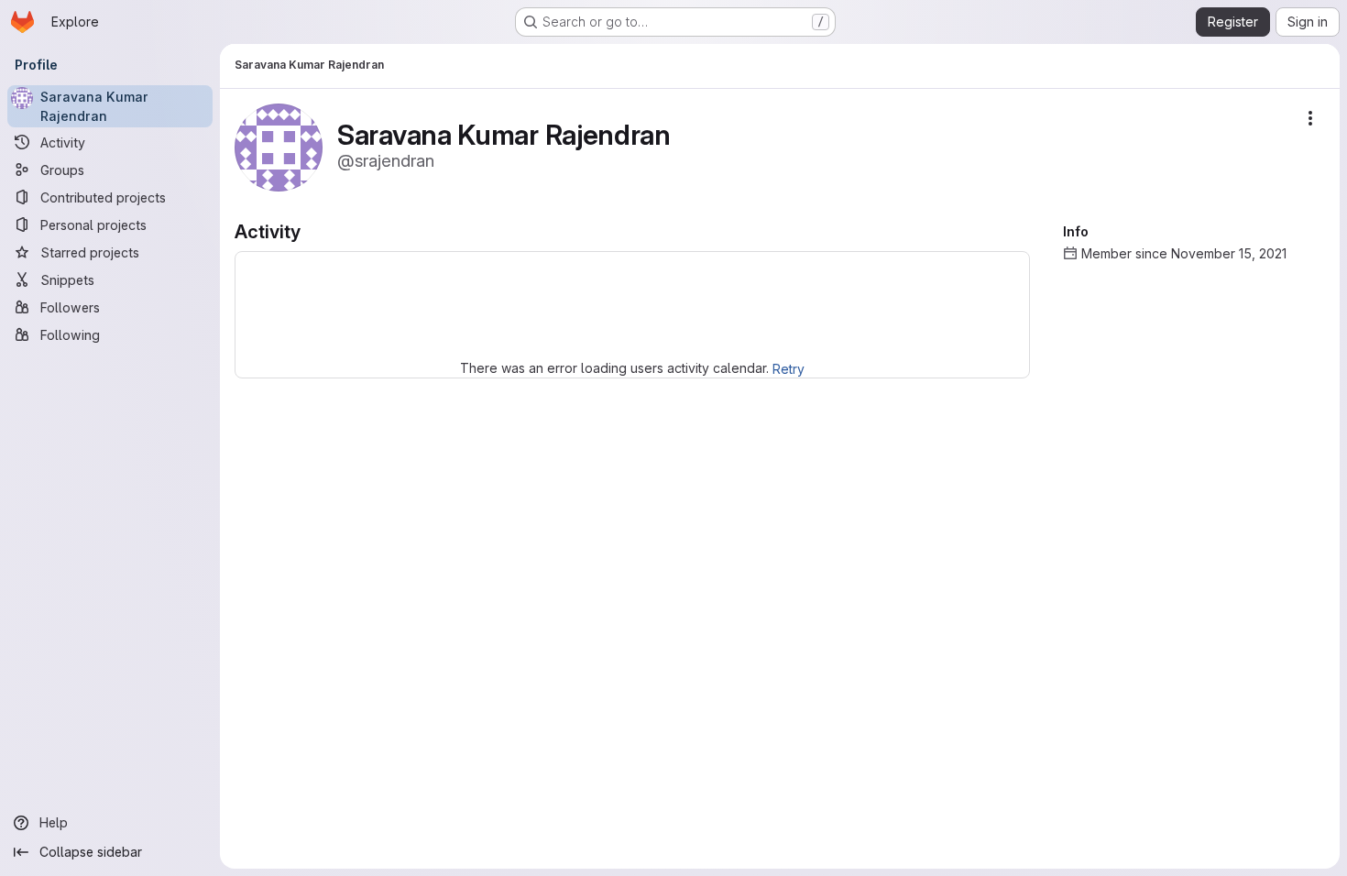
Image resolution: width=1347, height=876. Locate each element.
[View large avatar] (279, 146)
